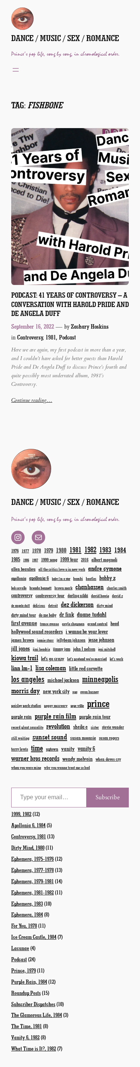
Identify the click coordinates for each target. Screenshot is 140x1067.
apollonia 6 (39, 578)
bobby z (107, 577)
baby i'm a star (61, 578)
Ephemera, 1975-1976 (32, 858)
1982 (90, 549)
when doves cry (108, 759)
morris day (25, 690)
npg (74, 691)
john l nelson (84, 648)
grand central (97, 623)
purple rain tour (95, 716)
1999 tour (69, 559)
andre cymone (105, 568)
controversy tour (50, 595)
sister (95, 727)
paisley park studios (26, 705)
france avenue (49, 623)
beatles (91, 578)
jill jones (20, 648)
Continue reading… (31, 400)
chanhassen (89, 586)
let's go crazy (52, 658)
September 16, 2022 (32, 326)
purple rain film (55, 715)
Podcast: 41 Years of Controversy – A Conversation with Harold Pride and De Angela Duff (70, 304)
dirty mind (105, 605)
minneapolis (100, 678)
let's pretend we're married (87, 658)
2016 (84, 559)
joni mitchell (106, 649)
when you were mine (26, 767)
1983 (105, 549)
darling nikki (78, 595)
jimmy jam (61, 649)
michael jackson (63, 679)
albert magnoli (104, 559)
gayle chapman (73, 623)
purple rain (21, 716)
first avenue (24, 623)
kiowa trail (24, 657)
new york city (56, 691)
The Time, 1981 (26, 1026)
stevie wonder (113, 727)
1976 (15, 550)
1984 (120, 549)
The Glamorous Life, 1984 (36, 1014)
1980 (61, 550)
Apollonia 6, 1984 (28, 825)
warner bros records (35, 758)
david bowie (100, 595)
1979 (48, 550)
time (37, 747)
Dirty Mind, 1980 (27, 847)
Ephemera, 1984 (27, 914)
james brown (22, 639)
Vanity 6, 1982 (25, 1037)
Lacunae (20, 948)
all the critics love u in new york (61, 569)
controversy (21, 595)
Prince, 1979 (23, 970)
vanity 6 (86, 748)
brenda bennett (40, 587)
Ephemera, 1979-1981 (32, 881)
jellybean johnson (71, 640)
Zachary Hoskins (90, 326)
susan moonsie (83, 737)
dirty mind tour (23, 615)
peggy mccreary (56, 705)
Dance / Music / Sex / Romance (65, 37)
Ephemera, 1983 (27, 903)
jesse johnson (101, 639)
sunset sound (49, 736)
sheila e (80, 726)
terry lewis (19, 749)
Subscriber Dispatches (33, 1004)
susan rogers (109, 738)
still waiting (20, 738)
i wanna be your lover (87, 631)
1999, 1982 (21, 814)
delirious (39, 605)
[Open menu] (15, 69)
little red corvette (86, 668)
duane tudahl (91, 614)
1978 (36, 550)
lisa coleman (50, 667)
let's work (116, 658)
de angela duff (20, 605)
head (115, 623)
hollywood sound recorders (37, 631)
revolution (58, 726)
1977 (25, 550)
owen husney (89, 691)
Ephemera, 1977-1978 (32, 870)
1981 (75, 549)
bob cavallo (19, 587)
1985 (15, 559)
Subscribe (108, 797)
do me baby (47, 615)
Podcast (67, 337)
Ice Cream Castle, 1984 (33, 936)
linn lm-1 (21, 668)
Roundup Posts (26, 992)
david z (117, 595)
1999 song (49, 559)
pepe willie (77, 705)
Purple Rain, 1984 (29, 981)
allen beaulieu (23, 569)
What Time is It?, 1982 (33, 1048)
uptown (52, 749)
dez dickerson (77, 604)
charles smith (117, 587)
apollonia (18, 578)
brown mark (63, 587)
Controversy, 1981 (36, 337)
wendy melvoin (77, 758)
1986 (26, 560)
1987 (35, 560)
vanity (68, 748)
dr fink (66, 614)
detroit (53, 605)
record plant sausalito (27, 727)
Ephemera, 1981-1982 (32, 892)
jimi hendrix (41, 649)
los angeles (27, 678)
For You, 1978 (24, 925)
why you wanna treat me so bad (67, 767)
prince (98, 703)
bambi (78, 578)
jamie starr (45, 640)
